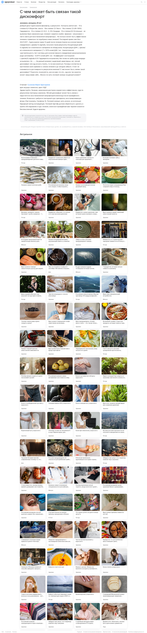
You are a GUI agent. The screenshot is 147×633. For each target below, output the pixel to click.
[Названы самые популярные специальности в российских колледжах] (60, 479)
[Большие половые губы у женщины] (114, 152)
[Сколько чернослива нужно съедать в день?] (32, 315)
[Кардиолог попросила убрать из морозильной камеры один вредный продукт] (60, 152)
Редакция (79, 631)
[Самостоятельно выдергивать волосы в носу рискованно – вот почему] (32, 588)
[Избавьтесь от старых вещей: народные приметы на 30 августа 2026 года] (114, 234)
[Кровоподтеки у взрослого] (87, 588)
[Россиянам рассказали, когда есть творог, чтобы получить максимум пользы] (60, 179)
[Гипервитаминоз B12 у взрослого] (60, 397)
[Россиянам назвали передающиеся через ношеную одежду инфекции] (32, 616)
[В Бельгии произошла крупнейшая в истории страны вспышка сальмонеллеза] (87, 452)
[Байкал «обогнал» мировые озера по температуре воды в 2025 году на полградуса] (60, 588)
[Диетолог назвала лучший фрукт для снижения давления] (114, 397)
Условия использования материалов (92, 631)
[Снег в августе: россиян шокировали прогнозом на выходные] (114, 343)
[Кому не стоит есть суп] (60, 561)
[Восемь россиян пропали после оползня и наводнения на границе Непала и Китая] (114, 425)
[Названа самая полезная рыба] (32, 179)
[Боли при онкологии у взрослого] (87, 425)
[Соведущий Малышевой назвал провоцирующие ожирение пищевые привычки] (114, 588)
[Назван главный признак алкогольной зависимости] (32, 343)
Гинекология (33, 7)
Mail (3, 631)
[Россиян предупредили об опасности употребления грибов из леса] (60, 452)
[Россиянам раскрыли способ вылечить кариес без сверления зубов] (32, 506)
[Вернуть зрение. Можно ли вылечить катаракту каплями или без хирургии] (87, 561)
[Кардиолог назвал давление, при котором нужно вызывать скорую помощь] (87, 206)
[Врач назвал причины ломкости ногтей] (114, 506)
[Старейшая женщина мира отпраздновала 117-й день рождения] (87, 616)
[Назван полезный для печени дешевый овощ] (87, 179)
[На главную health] (9, 2)
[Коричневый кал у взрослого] (32, 425)
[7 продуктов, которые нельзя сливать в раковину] (114, 261)
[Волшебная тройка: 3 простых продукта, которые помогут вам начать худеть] (114, 315)
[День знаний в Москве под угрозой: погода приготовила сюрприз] (32, 288)
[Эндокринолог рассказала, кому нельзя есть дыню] (87, 343)
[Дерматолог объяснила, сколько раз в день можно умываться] (114, 616)
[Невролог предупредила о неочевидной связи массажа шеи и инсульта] (60, 534)
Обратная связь (107, 631)
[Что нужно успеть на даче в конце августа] (87, 506)
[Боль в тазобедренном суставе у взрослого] (32, 397)
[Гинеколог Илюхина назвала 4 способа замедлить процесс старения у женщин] (32, 561)
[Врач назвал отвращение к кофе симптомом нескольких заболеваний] (60, 315)
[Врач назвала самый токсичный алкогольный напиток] (114, 206)
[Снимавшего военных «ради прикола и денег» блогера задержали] (32, 534)
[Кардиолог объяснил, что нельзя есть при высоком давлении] (60, 206)
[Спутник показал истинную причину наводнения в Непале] (60, 506)
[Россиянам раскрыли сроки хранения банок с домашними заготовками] (114, 479)
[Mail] (2, 2)
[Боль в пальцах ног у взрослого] (87, 397)
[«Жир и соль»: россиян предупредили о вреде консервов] (87, 234)
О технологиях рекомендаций (119, 631)
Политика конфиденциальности (136, 631)
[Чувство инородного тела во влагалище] (60, 288)
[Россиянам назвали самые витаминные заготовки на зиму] (60, 370)
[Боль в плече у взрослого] (114, 561)
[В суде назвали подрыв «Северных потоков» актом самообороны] (87, 261)
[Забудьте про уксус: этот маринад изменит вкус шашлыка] (114, 452)
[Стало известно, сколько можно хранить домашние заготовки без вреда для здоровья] (32, 479)
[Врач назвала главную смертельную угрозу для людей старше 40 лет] (32, 261)
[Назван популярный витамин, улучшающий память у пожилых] (60, 234)
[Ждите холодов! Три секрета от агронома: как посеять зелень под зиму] (114, 370)
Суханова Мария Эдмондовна (39, 85)
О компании (8, 631)
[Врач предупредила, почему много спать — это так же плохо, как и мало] (87, 315)
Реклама (14, 631)
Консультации (23, 7)
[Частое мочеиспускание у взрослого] (87, 534)
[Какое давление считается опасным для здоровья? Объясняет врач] (87, 152)
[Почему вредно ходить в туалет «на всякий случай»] (32, 370)
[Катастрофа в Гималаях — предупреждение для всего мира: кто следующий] (32, 152)
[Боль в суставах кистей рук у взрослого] (87, 370)
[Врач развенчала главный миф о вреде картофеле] (60, 343)
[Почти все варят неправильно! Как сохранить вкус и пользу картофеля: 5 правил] (114, 179)
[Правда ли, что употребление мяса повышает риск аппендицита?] (114, 534)
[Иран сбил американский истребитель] (114, 288)
